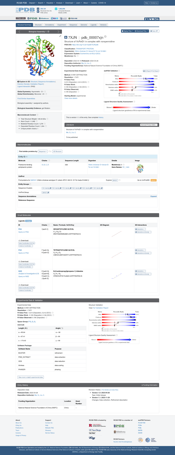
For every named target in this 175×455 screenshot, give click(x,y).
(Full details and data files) (109, 390)
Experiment (62, 25)
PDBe (140, 425)
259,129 (43, 9)
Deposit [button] (32, 3)
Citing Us (18, 425)
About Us (18, 423)
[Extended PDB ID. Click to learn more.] (105, 36)
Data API (155, 31)
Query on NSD (23, 276)
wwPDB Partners (144, 420)
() (28, 273)
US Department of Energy (89, 448)
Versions (103, 25)
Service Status (49, 433)
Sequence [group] (42, 151)
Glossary (48, 430)
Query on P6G (23, 232)
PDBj (139, 428)
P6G (20, 229)
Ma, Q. (83, 63)
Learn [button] (78, 3)
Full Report (155, 71)
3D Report (148, 71)
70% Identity (66, 188)
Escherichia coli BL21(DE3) (90, 53)
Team (17, 430)
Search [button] (41, 3)
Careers (94, 3)
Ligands (93, 25)
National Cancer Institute (123, 448)
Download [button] (69, 3)
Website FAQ (49, 428)
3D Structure (57, 151)
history (101, 117)
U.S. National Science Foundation (57, 448)
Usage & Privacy (21, 435)
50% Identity (56, 188)
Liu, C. (89, 63)
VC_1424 (125, 167)
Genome (84, 25)
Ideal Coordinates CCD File (26, 243)
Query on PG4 (23, 253)
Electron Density (23, 84)
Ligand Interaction (24, 86)
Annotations (49, 25)
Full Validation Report (100, 308)
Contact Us (48, 423)
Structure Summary (24, 25)
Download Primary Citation (148, 125)
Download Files (141, 31)
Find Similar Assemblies (26, 98)
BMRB (140, 430)
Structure (38, 25)
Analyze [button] (59, 3)
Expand (154, 196)
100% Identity (97, 188)
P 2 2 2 (32, 321)
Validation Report (37, 84)
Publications (19, 428)
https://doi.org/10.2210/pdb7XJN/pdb (85, 44)
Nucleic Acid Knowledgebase (123, 442)
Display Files (127, 31)
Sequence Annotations (46, 81)
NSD (20, 271)
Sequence (73, 25)
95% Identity (86, 188)
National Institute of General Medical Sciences (43, 450)
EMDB (140, 433)
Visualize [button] (49, 3)
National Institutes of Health (71, 450)
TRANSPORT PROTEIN (85, 48)
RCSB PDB (22, 2)
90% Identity (76, 188)
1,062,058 (61, 9)
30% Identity (45, 188)
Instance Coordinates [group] (25, 246)
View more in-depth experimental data (30, 377)
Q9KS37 (33, 180)
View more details (70, 98)
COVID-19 (102, 3)
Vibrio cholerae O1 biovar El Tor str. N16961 (90, 51)
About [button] (85, 3)
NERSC (75, 452)
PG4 (20, 250)
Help (146, 3)
